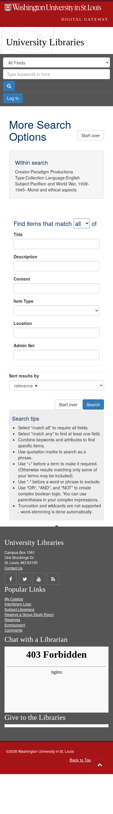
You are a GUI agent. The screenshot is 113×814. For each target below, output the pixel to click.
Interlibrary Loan (18, 603)
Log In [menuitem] (13, 98)
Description (25, 257)
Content (22, 279)
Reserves (12, 619)
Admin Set (24, 345)
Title (18, 234)
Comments (13, 629)
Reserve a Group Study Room (29, 614)
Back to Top (80, 760)
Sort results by (24, 376)
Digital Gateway (84, 19)
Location (23, 323)
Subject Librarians (19, 609)
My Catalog (14, 598)
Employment (15, 624)
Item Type (23, 301)
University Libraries (45, 42)
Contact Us (14, 567)
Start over (90, 135)
